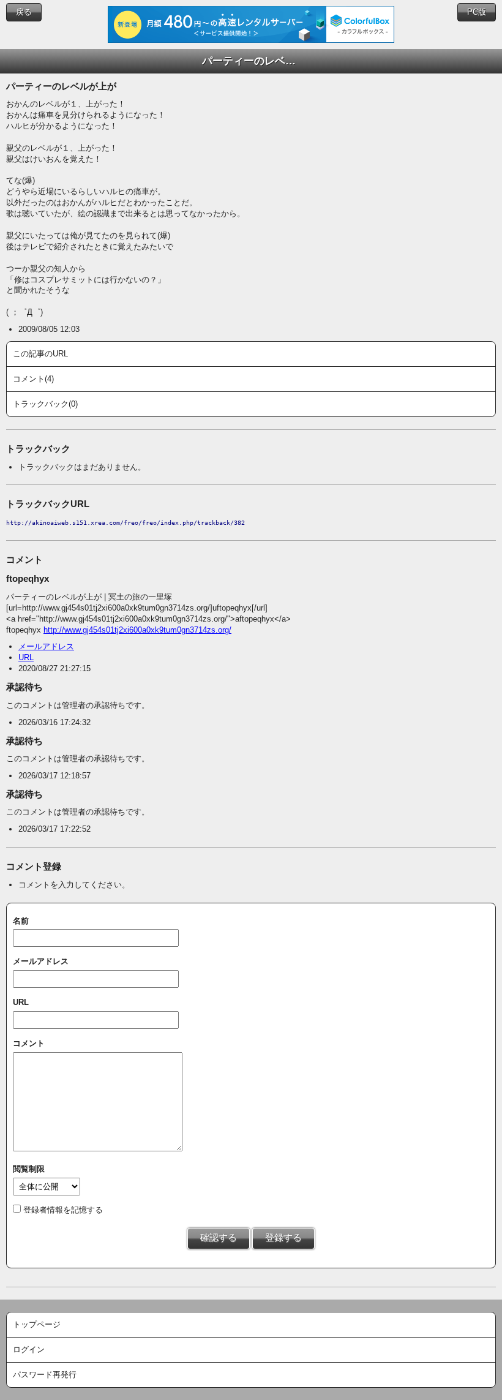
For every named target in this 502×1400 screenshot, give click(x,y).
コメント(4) (33, 378)
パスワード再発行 (45, 1374)
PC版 (476, 12)
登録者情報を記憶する (63, 1209)
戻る (24, 12)
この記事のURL (40, 353)
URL (26, 657)
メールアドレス (46, 646)
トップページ (37, 1324)
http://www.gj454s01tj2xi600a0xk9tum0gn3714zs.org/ (137, 629)
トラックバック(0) (45, 403)
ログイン (29, 1349)
